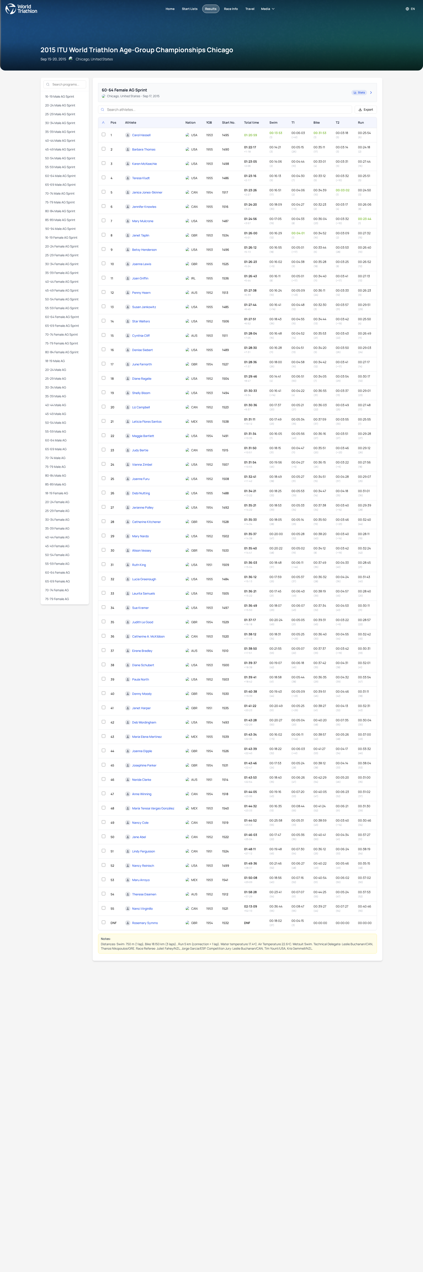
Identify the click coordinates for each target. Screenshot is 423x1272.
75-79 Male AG (55, 467)
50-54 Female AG (57, 555)
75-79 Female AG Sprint (61, 343)
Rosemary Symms (145, 923)
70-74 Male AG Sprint (60, 193)
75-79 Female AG (57, 599)
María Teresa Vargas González (153, 808)
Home (170, 9)
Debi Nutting (141, 493)
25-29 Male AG (55, 378)
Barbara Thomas (143, 149)
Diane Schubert (143, 665)
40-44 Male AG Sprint (60, 140)
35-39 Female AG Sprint (62, 273)
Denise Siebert (142, 350)
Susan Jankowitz (144, 307)
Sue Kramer (140, 608)
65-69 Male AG (56, 449)
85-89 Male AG (55, 484)
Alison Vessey (141, 550)
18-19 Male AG (55, 361)
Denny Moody (142, 694)
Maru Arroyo (141, 880)
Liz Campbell (141, 407)
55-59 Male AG (55, 431)
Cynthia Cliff (141, 335)
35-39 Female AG (57, 528)
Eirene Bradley (142, 651)
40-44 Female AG (57, 537)
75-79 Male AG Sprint (60, 202)
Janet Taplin (140, 235)
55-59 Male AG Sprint (60, 167)
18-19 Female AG (56, 493)
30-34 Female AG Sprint (62, 264)
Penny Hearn (141, 292)
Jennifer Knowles (144, 207)
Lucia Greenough (144, 579)
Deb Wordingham (144, 722)
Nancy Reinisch (143, 865)
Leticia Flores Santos (146, 421)
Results (211, 9)
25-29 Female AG (57, 511)
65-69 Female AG (57, 581)
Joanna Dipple (142, 751)
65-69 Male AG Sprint (60, 184)
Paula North (140, 679)
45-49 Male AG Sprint (60, 149)
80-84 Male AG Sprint (60, 211)
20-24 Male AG (55, 370)
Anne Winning (141, 794)
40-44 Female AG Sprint (62, 281)
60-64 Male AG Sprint (60, 176)
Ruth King (139, 565)
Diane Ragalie (141, 378)
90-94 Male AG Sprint (60, 229)
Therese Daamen (144, 894)
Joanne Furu (140, 479)
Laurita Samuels (143, 593)
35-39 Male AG (55, 396)
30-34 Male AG (55, 387)
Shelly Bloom (141, 393)
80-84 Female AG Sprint (62, 352)
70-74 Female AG (57, 590)
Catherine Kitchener (146, 522)
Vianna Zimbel (142, 464)
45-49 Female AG (57, 546)
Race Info (231, 9)
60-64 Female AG (57, 572)
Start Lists (190, 9)
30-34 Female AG (57, 519)
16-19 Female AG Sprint (61, 237)
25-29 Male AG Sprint (60, 114)
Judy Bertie (140, 450)
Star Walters (141, 321)
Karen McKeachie (144, 164)
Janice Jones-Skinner (147, 192)
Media (265, 9)
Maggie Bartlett (143, 436)
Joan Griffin (140, 278)
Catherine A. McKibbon (148, 636)
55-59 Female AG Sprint (62, 308)
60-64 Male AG (56, 440)
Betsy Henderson (144, 249)
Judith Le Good (142, 622)
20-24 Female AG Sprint (62, 246)
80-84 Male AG (55, 475)
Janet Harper (141, 708)
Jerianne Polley (143, 507)
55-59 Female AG (57, 564)
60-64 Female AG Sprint (62, 317)
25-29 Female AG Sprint (62, 255)
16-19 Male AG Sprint (59, 96)
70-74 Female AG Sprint (61, 334)
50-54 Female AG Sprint (62, 299)
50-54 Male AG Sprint (60, 158)
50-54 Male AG (55, 422)
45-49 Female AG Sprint (62, 290)
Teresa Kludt (141, 178)
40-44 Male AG (55, 405)
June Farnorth (142, 364)
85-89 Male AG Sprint (60, 220)
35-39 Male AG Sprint (60, 132)
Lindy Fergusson (143, 851)
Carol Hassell (141, 135)
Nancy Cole (140, 822)
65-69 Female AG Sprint (62, 326)
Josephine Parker (144, 765)
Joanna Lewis (141, 264)
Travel (249, 9)
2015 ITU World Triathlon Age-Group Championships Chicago (137, 49)
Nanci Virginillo (142, 908)
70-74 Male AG (55, 458)
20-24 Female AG (57, 502)
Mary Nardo (140, 536)
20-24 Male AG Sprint (60, 105)
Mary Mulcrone (142, 221)
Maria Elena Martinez (147, 737)
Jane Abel (139, 837)
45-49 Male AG (55, 414)
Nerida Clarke (141, 779)
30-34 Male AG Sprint (60, 123)
